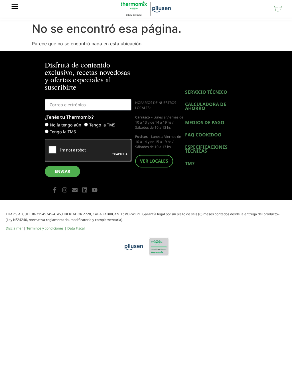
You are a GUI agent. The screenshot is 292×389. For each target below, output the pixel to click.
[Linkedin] (84, 190)
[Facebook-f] (54, 190)
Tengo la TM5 (102, 125)
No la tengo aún (65, 125)
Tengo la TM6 (63, 132)
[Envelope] (74, 190)
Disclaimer (14, 228)
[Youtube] (94, 190)
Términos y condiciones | (47, 228)
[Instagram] (64, 190)
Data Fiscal (76, 228)
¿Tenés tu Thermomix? (69, 117)
